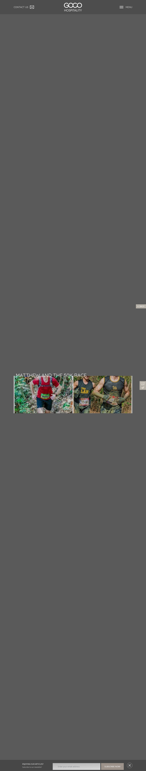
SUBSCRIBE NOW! (112, 766)
